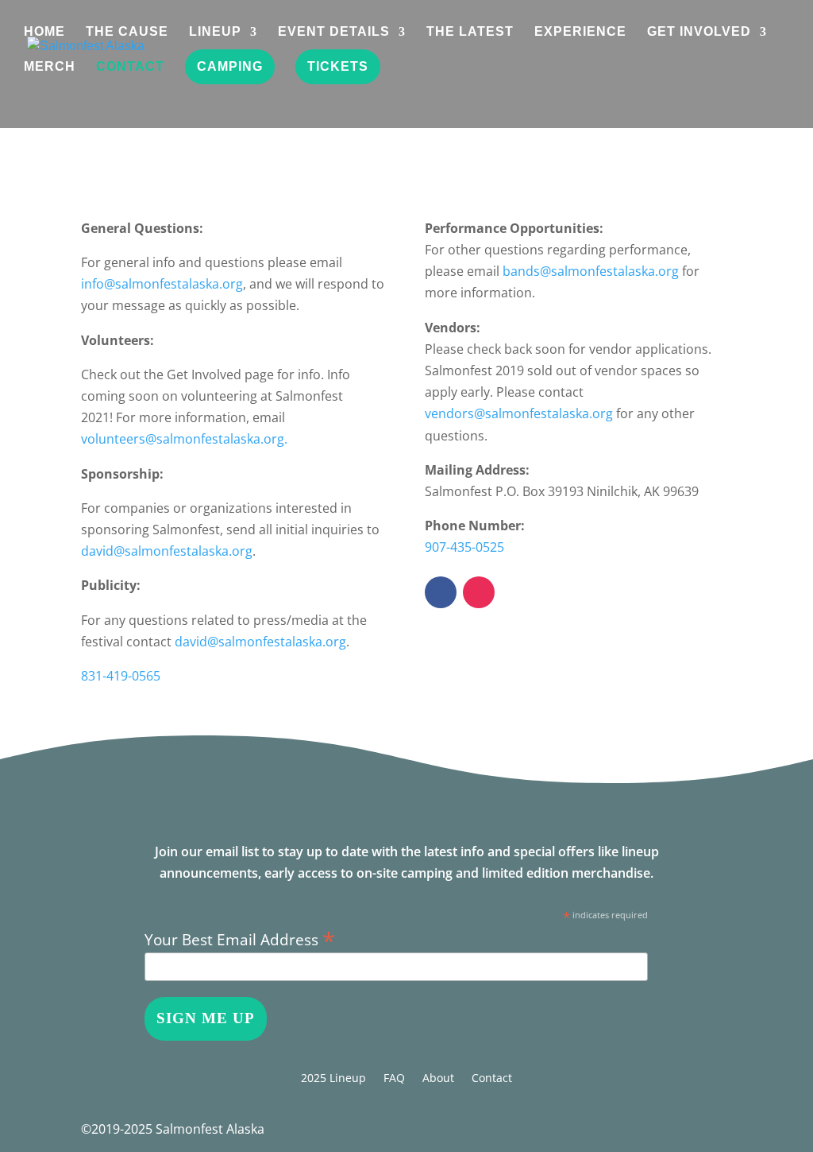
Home (44, 32)
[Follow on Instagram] (479, 592)
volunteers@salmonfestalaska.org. (184, 439)
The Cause (127, 32)
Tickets (337, 66)
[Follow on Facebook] (441, 592)
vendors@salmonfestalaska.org (519, 413)
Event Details (334, 32)
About (438, 1078)
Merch (49, 67)
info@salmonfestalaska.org (162, 284)
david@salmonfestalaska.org (166, 551)
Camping (230, 66)
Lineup (215, 32)
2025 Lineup (333, 1078)
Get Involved (699, 32)
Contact (130, 67)
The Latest (470, 32)
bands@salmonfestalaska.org (591, 271)
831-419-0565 (120, 676)
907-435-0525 (464, 547)
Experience (580, 32)
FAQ (394, 1078)
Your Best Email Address (239, 937)
